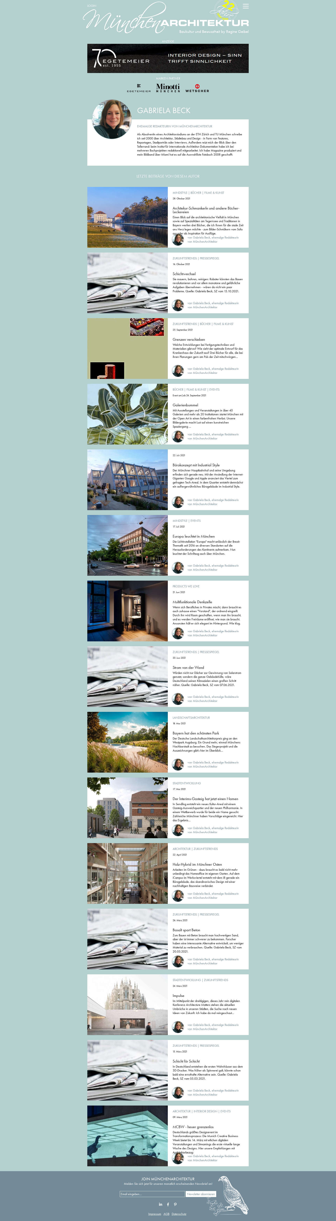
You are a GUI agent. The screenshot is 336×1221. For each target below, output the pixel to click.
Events (214, 389)
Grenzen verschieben (189, 339)
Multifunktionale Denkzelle (192, 601)
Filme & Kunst (214, 193)
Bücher (196, 193)
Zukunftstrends (185, 258)
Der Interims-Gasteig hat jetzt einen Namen (205, 798)
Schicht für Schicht (186, 1061)
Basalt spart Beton (186, 929)
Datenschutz (179, 1214)
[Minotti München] (168, 88)
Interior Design (205, 1111)
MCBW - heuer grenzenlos (193, 1126)
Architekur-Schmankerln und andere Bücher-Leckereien (206, 210)
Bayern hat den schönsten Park (196, 733)
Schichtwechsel (184, 273)
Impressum (154, 1214)
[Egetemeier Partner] (138, 88)
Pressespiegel (209, 258)
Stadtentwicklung (187, 783)
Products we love (186, 586)
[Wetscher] (197, 88)
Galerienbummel (185, 405)
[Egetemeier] (168, 58)
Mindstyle (180, 193)
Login (91, 6)
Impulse (178, 995)
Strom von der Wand (188, 667)
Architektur (182, 849)
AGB (166, 1214)
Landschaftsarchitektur (191, 718)
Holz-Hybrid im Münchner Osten (197, 864)
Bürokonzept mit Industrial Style (196, 464)
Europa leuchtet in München (194, 536)
